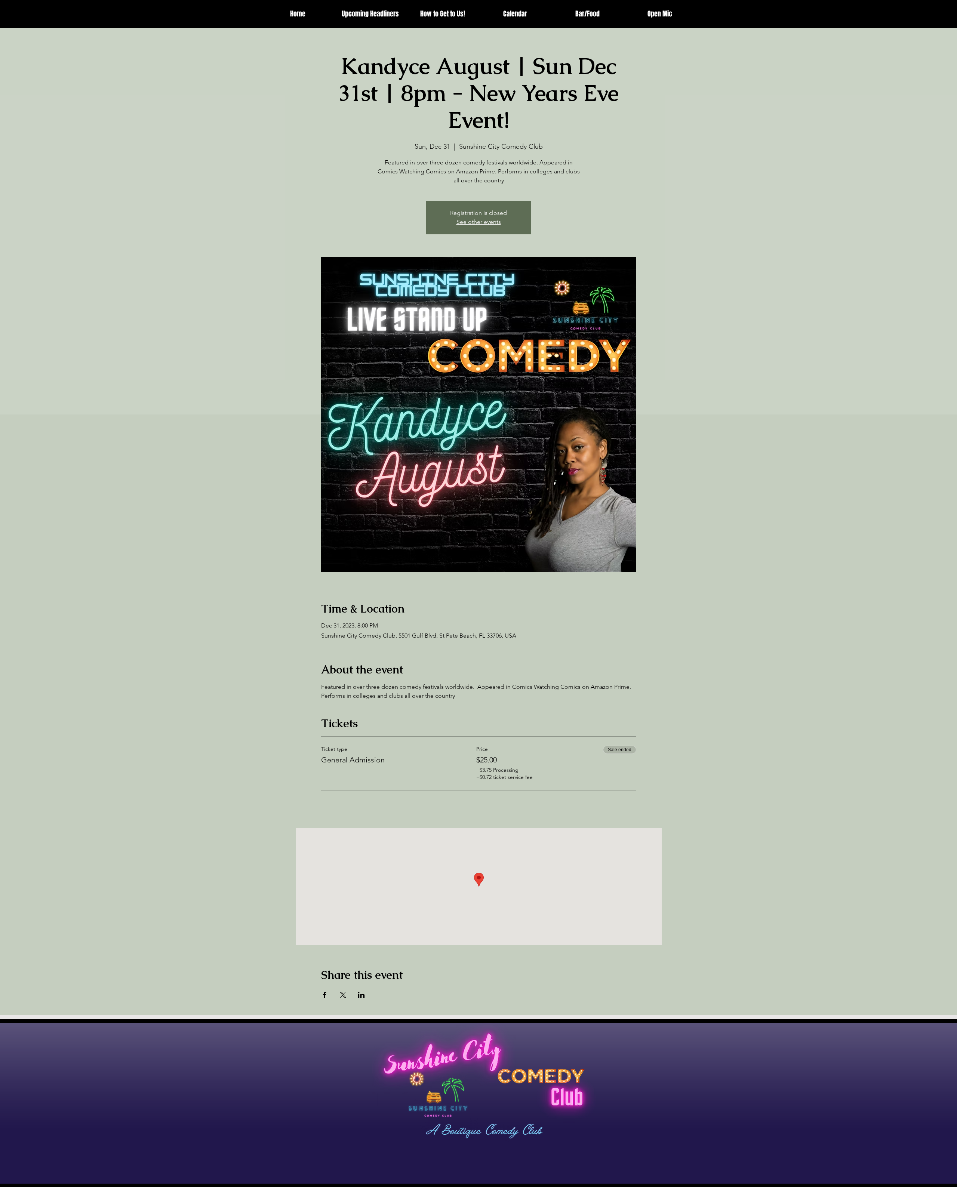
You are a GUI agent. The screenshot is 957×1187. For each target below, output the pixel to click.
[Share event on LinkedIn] (361, 995)
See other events (478, 221)
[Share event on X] (343, 995)
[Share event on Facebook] (324, 995)
